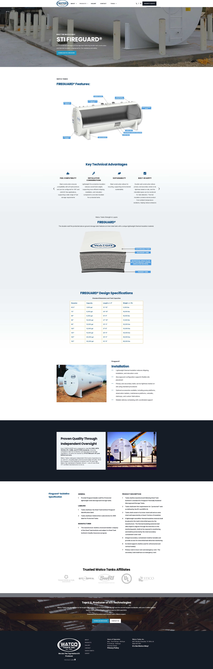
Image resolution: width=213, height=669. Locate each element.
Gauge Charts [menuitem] (89, 650)
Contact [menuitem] (103, 3)
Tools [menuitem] (113, 3)
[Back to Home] (62, 3)
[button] (54, 189)
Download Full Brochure (66, 53)
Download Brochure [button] (100, 621)
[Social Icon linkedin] (75, 660)
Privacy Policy (113, 648)
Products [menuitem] (83, 3)
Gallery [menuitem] (93, 3)
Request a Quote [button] (149, 3)
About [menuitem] (73, 3)
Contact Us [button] (115, 621)
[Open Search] (141, 3)
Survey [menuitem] (87, 653)
